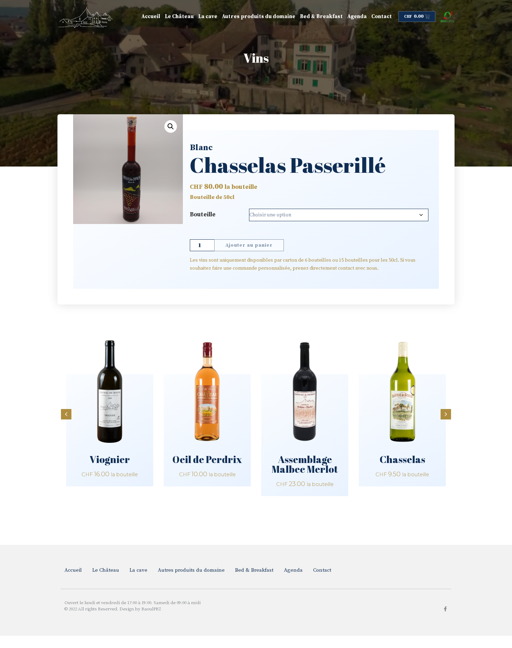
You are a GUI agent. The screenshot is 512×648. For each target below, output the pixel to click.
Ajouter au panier (249, 245)
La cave (207, 16)
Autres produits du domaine (258, 16)
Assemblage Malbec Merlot (305, 464)
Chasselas (402, 459)
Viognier (110, 459)
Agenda (357, 16)
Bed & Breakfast (321, 16)
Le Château (179, 16)
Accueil (150, 16)
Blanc (201, 147)
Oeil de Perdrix (207, 459)
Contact (381, 16)
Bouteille (203, 214)
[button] (170, 126)
